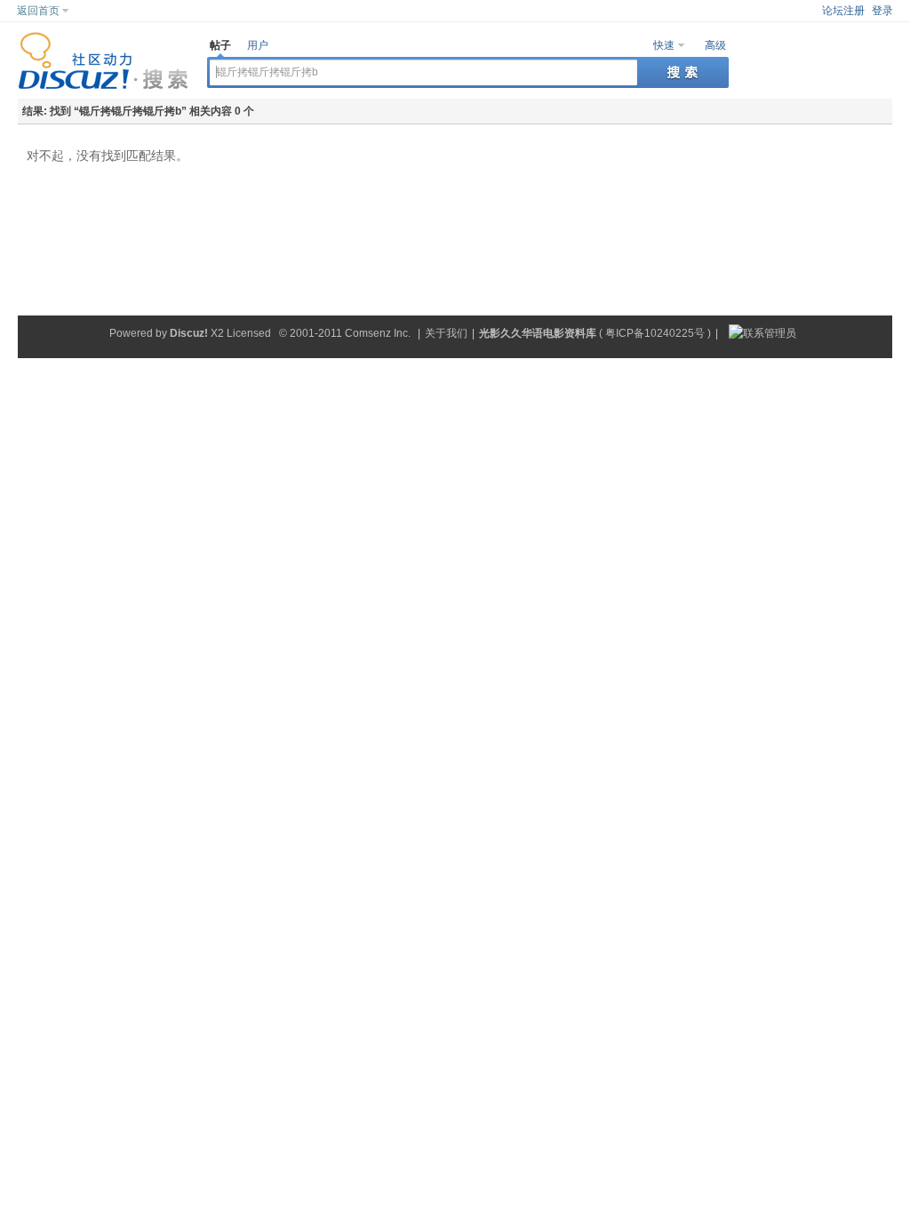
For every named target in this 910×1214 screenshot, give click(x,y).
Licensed (249, 333)
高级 (715, 45)
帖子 (220, 45)
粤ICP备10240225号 (655, 333)
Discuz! (189, 333)
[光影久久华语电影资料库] (103, 86)
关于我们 (446, 333)
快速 (664, 45)
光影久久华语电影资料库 (537, 333)
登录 (882, 10)
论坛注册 (843, 10)
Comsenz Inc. (378, 333)
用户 (257, 45)
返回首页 (38, 10)
